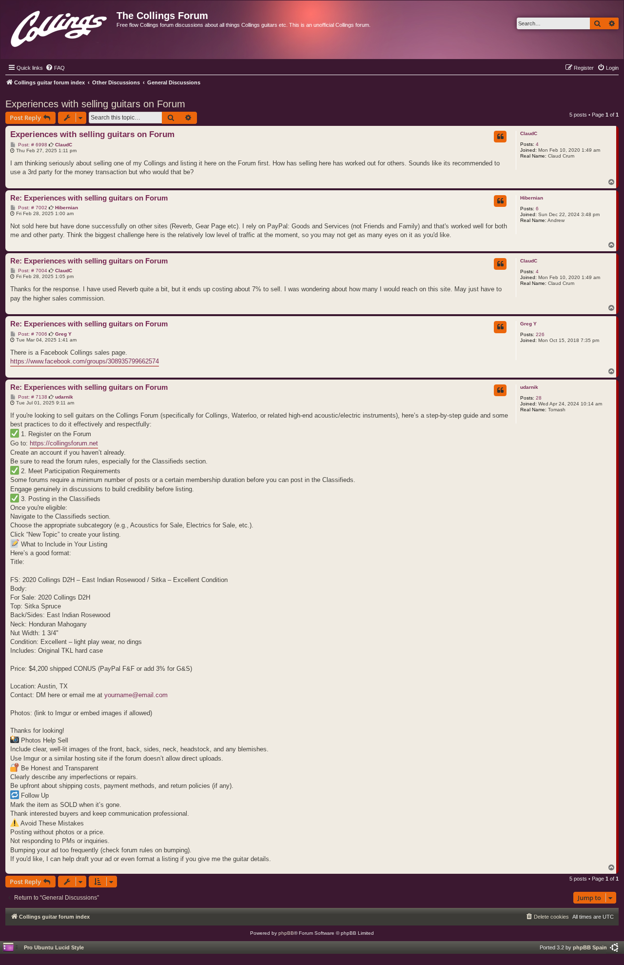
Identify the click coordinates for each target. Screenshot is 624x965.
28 (539, 398)
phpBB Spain (590, 947)
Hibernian (531, 198)
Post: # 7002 (32, 208)
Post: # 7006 (32, 334)
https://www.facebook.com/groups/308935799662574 (84, 361)
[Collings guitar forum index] (60, 26)
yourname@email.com (136, 695)
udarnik (529, 387)
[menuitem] (55, 68)
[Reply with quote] (500, 136)
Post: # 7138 (32, 397)
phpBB (286, 933)
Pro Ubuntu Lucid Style (54, 947)
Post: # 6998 (32, 145)
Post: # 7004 (32, 271)
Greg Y (528, 323)
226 (540, 334)
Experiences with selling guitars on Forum (95, 104)
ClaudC (528, 133)
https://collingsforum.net (64, 443)
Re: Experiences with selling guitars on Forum (89, 198)
